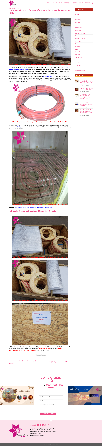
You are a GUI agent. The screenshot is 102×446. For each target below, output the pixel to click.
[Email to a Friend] (40, 355)
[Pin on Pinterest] (42, 355)
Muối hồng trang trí (80, 38)
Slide (76, 49)
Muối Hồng (78, 30)
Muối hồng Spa (79, 35)
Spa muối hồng (79, 52)
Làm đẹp (77, 22)
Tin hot (77, 60)
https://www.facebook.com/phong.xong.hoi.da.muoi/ (22, 350)
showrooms (78, 46)
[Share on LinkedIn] (45, 355)
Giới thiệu (59, 3)
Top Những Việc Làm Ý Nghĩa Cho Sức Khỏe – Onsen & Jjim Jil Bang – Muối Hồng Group (85, 96)
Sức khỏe (14, 8)
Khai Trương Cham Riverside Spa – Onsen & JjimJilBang (86, 89)
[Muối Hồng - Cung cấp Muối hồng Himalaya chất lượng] (16, 3)
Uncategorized (79, 68)
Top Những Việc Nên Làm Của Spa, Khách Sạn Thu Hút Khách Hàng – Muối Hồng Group (86, 82)
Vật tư (74, 3)
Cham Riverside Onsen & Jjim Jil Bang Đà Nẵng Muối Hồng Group (86, 104)
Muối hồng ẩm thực (80, 33)
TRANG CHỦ (50, 3)
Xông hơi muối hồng (80, 70)
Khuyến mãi (78, 19)
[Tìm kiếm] (92, 3)
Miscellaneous (79, 27)
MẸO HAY (77, 25)
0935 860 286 (51, 385)
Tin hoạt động (78, 57)
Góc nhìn (77, 17)
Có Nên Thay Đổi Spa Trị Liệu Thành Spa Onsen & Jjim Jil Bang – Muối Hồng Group (86, 112)
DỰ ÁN (81, 3)
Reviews (77, 44)
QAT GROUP (78, 41)
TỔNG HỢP (78, 65)
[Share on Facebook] (35, 355)
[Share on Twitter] (37, 355)
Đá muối (66, 3)
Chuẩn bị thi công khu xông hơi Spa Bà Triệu (58, 362)
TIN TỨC (87, 3)
